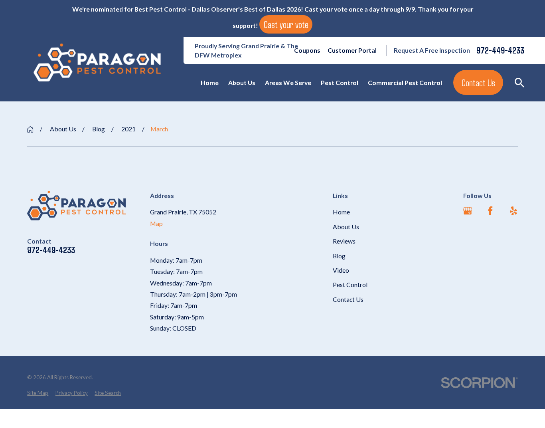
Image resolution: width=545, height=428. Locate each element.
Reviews (344, 241)
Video (341, 270)
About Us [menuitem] (241, 82)
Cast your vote (286, 24)
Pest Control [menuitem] (339, 82)
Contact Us (478, 82)
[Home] (97, 62)
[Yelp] (513, 210)
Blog (339, 256)
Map (156, 223)
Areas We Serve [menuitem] (288, 82)
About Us (346, 226)
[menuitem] (37, 393)
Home (341, 212)
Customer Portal (352, 50)
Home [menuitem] (210, 82)
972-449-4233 (500, 50)
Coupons (307, 50)
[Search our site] (519, 82)
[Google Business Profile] (467, 210)
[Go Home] (30, 129)
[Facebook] (490, 210)
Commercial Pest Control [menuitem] (405, 82)
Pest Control (350, 284)
